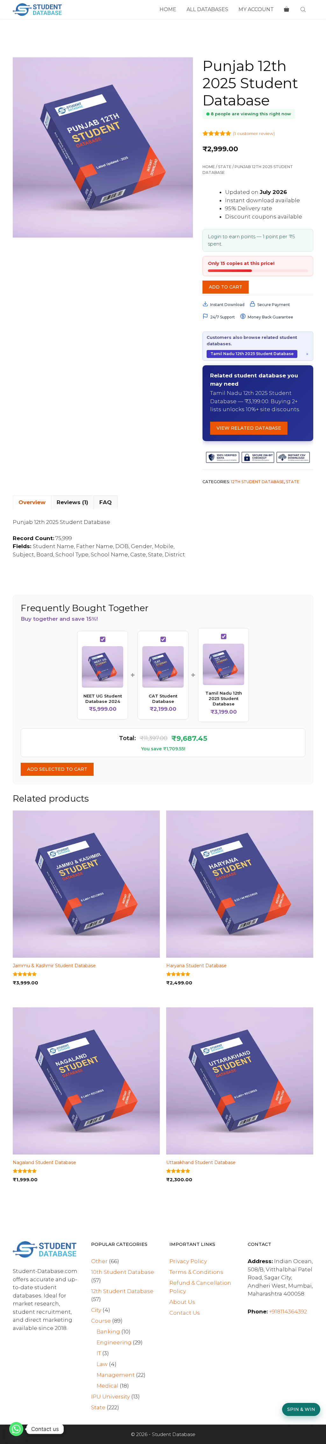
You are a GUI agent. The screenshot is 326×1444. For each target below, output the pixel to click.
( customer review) (254, 133)
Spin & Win (301, 1409)
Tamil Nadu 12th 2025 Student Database (252, 353)
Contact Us (184, 1313)
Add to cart (225, 287)
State (224, 166)
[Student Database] (37, 9)
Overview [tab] (32, 502)
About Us (182, 1302)
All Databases (207, 9)
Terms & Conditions (196, 1272)
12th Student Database (257, 481)
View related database (248, 428)
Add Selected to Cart (57, 769)
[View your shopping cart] (286, 9)
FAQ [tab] (105, 502)
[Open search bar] (304, 9)
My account (256, 9)
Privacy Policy (188, 1261)
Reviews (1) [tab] (72, 502)
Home (167, 9)
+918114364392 (288, 1311)
